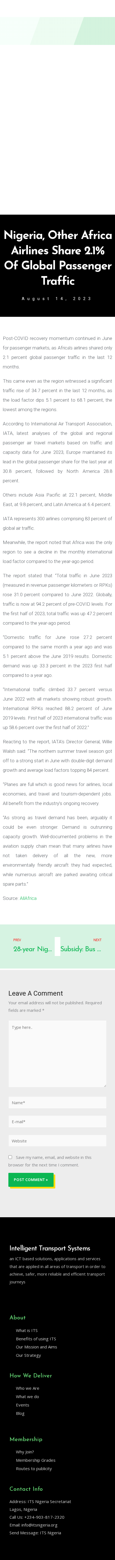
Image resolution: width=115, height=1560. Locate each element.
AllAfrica (28, 898)
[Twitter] (12, 1295)
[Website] (57, 1141)
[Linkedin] (23, 1295)
